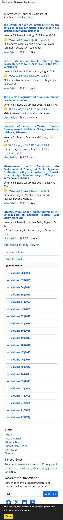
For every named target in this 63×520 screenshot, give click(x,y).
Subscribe (50, 493)
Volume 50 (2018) (21, 330)
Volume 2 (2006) (20, 403)
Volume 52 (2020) (21, 316)
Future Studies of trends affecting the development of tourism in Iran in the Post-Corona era (31, 64)
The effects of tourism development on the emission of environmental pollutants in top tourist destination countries (31, 27)
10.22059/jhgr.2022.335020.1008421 (28, 75)
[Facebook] (8, 503)
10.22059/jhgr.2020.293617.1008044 (28, 190)
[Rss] (32, 503)
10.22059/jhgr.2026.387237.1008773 (28, 39)
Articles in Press (15, 252)
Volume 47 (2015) (21, 352)
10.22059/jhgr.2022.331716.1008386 (28, 109)
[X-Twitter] (16, 503)
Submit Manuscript (16, 446)
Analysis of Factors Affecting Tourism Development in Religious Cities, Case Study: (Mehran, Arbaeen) (31, 129)
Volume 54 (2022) (21, 301)
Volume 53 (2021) (21, 309)
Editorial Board (13, 442)
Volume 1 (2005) (20, 410)
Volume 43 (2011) (21, 381)
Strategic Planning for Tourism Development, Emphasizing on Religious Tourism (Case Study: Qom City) (31, 214)
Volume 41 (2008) (21, 395)
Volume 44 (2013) (21, 374)
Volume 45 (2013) (21, 366)
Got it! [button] (8, 516)
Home (8, 435)
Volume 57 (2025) (21, 280)
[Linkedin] (24, 503)
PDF (28, 52)
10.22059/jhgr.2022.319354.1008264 (28, 145)
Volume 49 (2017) (21, 338)
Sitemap (9, 453)
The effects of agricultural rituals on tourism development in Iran (31, 98)
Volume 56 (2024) (21, 287)
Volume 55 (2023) (21, 294)
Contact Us (11, 449)
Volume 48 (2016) (21, 345)
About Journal (13, 438)
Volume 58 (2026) (21, 273)
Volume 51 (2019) (21, 323)
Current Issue (14, 258)
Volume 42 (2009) (21, 388)
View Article (10, 52)
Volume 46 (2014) (21, 359)
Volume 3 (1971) (20, 417)
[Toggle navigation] (30, 6)
